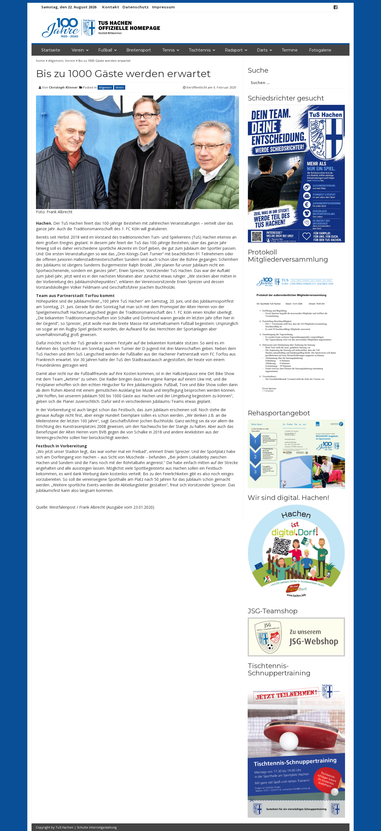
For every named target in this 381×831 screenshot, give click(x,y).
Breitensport (138, 50)
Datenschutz (135, 7)
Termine (290, 50)
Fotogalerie (320, 50)
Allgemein (55, 60)
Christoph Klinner (63, 87)
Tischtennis (200, 50)
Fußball (105, 50)
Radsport (234, 50)
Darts (262, 50)
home (41, 60)
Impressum (163, 7)
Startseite (50, 50)
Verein (78, 50)
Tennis (168, 50)
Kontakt (110, 7)
